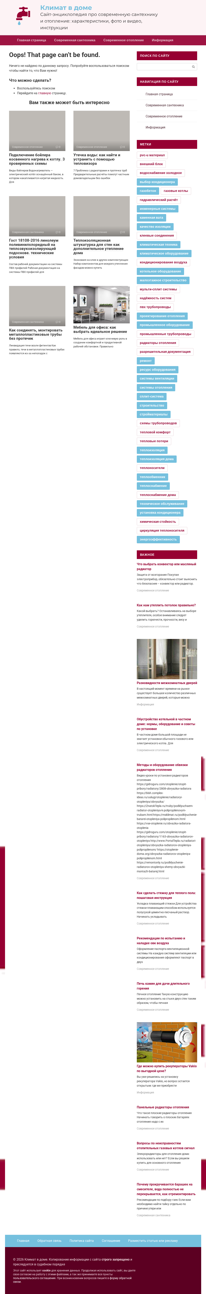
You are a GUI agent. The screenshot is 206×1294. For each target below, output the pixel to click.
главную (44, 93)
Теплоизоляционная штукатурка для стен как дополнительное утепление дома (98, 246)
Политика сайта (82, 1241)
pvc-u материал (152, 155)
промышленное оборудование (165, 325)
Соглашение (111, 1241)
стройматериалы (154, 414)
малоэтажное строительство (163, 280)
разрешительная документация (165, 351)
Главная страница (31, 40)
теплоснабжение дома (158, 495)
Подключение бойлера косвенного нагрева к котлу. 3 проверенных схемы (37, 159)
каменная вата (151, 217)
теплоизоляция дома (157, 459)
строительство (152, 405)
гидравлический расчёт (159, 200)
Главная (23, 1241)
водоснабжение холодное (161, 173)
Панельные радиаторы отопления (163, 1107)
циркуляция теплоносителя (162, 530)
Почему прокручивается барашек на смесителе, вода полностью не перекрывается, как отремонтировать (166, 1189)
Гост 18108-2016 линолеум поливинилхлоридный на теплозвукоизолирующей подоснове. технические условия (33, 249)
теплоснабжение (153, 486)
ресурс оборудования (157, 369)
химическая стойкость (158, 521)
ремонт (146, 360)
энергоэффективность (158, 539)
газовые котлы (176, 191)
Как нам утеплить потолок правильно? (166, 605)
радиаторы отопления (158, 343)
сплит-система (152, 396)
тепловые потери (154, 441)
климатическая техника (158, 244)
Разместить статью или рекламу (153, 1241)
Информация (162, 40)
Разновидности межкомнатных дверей (167, 683)
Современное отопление (123, 40)
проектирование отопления (162, 316)
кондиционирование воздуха (163, 262)
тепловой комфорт (155, 432)
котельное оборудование (160, 271)
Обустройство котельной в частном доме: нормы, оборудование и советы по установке (166, 724)
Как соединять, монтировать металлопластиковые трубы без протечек (36, 334)
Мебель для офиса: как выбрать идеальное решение (100, 329)
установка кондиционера (160, 512)
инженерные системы (157, 208)
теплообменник (152, 477)
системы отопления (156, 387)
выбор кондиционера (157, 182)
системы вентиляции (157, 378)
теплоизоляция (152, 450)
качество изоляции (155, 226)
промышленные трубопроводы (165, 334)
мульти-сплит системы (158, 289)
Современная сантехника (74, 40)
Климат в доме (66, 7)
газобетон (148, 191)
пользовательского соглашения (34, 1278)
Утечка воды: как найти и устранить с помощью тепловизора (96, 159)
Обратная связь (49, 1241)
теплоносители (152, 468)
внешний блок (151, 164)
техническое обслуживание (162, 503)
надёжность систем (155, 298)
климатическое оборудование (164, 253)
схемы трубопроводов (158, 423)
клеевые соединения (157, 235)
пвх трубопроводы (155, 307)
